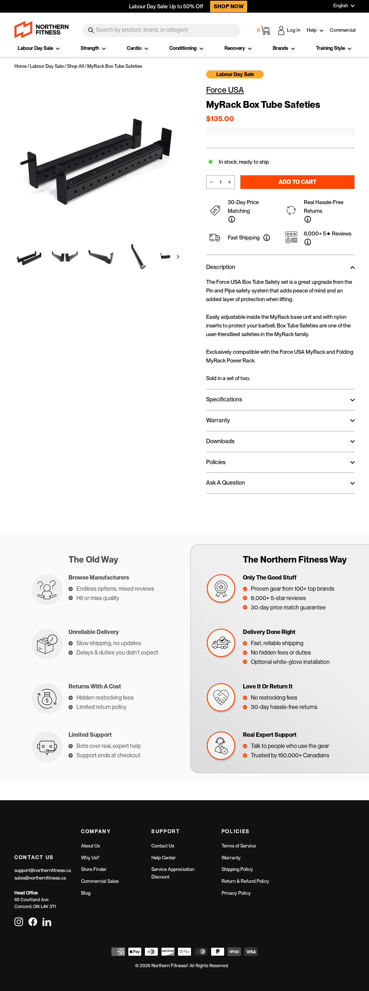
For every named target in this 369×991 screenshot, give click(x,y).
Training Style (331, 48)
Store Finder (94, 869)
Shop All (75, 66)
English (340, 5)
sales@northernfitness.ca (40, 878)
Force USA (225, 89)
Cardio (135, 48)
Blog (85, 893)
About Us (90, 846)
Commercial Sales (100, 881)
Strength (90, 48)
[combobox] (161, 30)
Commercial (343, 30)
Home (20, 66)
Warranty (231, 857)
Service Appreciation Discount (172, 873)
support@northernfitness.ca (42, 870)
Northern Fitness (168, 965)
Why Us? (90, 857)
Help (312, 30)
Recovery (235, 48)
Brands (281, 48)
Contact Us (162, 846)
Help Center (163, 857)
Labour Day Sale (36, 48)
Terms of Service (239, 846)
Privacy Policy (236, 893)
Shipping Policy (237, 869)
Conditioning (183, 48)
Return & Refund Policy (245, 881)
